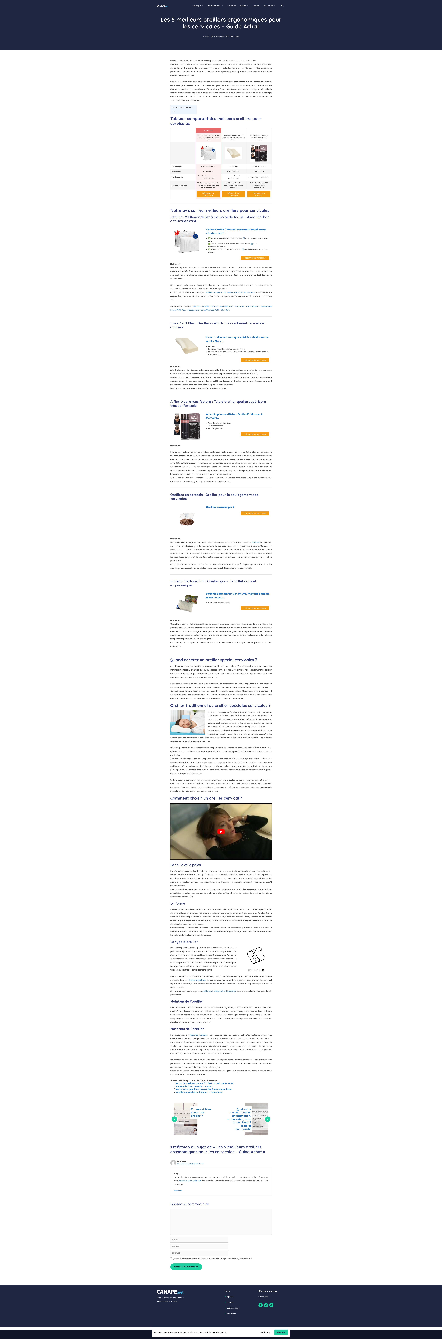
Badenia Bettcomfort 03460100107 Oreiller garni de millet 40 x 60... (237, 595)
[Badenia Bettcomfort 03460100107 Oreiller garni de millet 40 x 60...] (187, 603)
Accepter (281, 1332)
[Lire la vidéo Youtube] (221, 831)
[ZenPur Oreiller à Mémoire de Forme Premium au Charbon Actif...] (187, 241)
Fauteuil (232, 5)
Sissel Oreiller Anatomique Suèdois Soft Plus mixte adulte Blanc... (237, 339)
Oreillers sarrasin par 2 (220, 507)
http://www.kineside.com (190, 1181)
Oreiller (236, 36)
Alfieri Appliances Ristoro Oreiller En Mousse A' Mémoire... (234, 416)
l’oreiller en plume (199, 1035)
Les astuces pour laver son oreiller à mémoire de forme (204, 1089)
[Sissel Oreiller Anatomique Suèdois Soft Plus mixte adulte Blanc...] (187, 346)
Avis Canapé (214, 5)
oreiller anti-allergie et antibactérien (219, 991)
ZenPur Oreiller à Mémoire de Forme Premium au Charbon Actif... (236, 231)
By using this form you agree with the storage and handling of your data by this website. (212, 1258)
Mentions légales (233, 1308)
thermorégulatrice (197, 980)
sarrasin (255, 542)
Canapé (197, 5)
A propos (230, 1296)
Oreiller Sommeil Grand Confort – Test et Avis (199, 1092)
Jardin (256, 5)
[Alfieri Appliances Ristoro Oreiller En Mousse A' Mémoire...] (187, 426)
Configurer (265, 1332)
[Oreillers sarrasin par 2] (187, 519)
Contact (230, 1302)
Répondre (178, 1191)
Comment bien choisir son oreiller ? (201, 1112)
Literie (243, 5)
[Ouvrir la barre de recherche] (282, 6)
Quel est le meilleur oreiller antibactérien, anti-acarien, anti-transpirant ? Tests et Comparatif (239, 1119)
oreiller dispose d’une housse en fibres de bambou (230, 292)
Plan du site (231, 1314)
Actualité (268, 5)
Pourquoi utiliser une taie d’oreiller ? (194, 1086)
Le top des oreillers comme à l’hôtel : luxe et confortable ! (205, 1083)
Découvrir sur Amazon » (208, 194)
